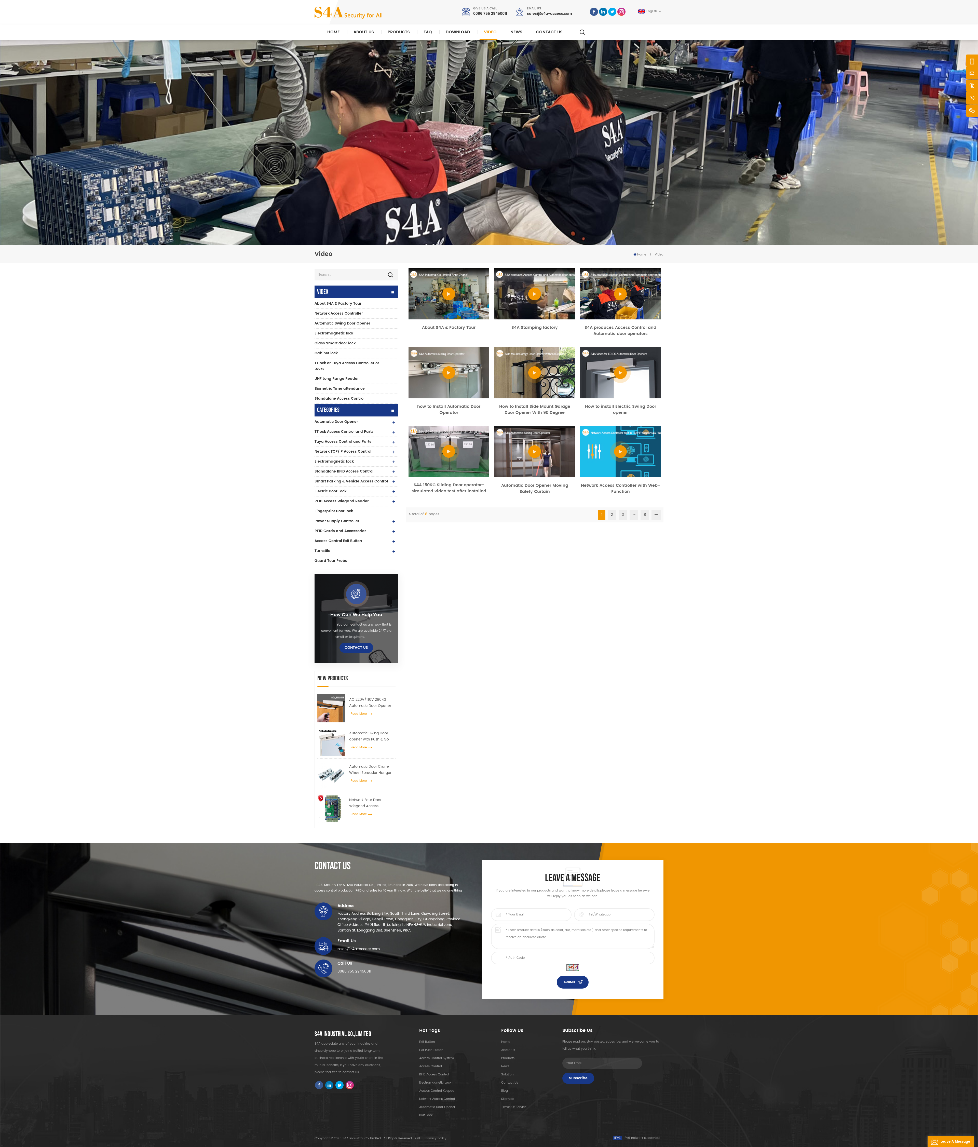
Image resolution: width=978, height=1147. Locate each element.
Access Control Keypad (436, 1090)
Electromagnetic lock (334, 333)
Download (458, 32)
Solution (507, 1074)
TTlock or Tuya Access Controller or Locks (347, 366)
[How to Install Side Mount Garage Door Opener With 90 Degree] (534, 372)
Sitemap (507, 1099)
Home (333, 32)
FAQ (428, 32)
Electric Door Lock (330, 491)
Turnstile (322, 551)
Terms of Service (513, 1107)
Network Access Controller (339, 313)
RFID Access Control (434, 1074)
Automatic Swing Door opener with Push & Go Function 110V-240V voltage (369, 736)
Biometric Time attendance (340, 389)
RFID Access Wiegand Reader (342, 501)
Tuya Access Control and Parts (343, 441)
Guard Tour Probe (331, 561)
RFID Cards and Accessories (340, 531)
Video (490, 32)
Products (399, 32)
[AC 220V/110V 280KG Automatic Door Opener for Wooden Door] (331, 708)
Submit (569, 982)
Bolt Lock (425, 1115)
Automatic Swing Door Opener (342, 323)
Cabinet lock (326, 353)
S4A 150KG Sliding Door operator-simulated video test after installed (449, 488)
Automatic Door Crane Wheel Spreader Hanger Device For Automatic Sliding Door (370, 770)
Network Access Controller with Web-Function (620, 488)
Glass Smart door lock (335, 343)
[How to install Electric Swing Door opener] (620, 372)
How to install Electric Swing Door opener (620, 409)
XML (417, 1138)
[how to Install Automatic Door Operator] (449, 372)
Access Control (430, 1066)
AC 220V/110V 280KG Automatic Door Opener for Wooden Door (370, 703)
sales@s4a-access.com (549, 14)
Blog (504, 1090)
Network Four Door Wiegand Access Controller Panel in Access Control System (372, 803)
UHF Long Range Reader (337, 379)
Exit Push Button (431, 1050)
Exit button (427, 1042)
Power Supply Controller (337, 521)
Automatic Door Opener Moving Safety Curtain (534, 488)
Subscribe (578, 1078)
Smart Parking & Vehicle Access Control (351, 481)
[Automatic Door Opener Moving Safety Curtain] (534, 451)
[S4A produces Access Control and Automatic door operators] (620, 293)
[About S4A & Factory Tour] (449, 293)
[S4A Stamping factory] (534, 293)
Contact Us (549, 32)
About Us (364, 32)
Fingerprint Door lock (334, 511)
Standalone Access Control (339, 398)
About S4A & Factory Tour (338, 303)
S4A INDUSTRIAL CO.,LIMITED (343, 1034)
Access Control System (436, 1058)
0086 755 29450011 (490, 14)
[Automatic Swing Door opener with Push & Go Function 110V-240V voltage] (331, 742)
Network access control (437, 1099)
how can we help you (356, 615)
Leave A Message (955, 1141)
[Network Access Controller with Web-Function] (620, 451)
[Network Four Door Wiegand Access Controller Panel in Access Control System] (331, 808)
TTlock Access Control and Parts (344, 432)
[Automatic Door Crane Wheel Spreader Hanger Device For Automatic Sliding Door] (331, 775)
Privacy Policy (436, 1138)
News (516, 32)
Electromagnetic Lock (334, 461)
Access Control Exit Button (338, 541)
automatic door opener (437, 1107)
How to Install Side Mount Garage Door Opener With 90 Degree (534, 409)
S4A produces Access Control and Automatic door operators (620, 331)
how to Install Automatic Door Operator (448, 409)
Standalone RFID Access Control (344, 471)
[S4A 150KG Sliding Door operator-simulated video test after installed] (449, 451)
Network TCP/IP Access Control (343, 451)
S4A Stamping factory (534, 328)
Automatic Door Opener (336, 422)
